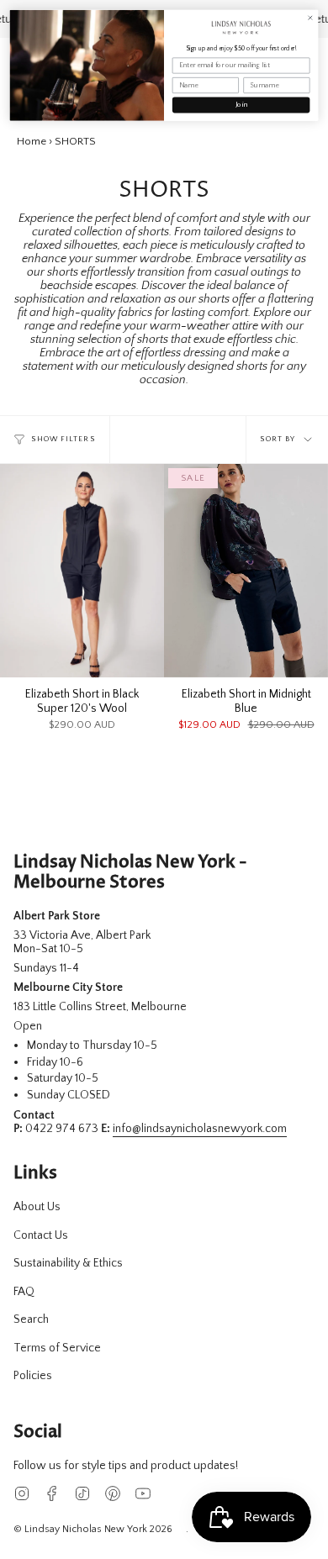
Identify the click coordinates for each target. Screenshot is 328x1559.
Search (31, 1319)
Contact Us (40, 1235)
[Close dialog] (310, 18)
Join (240, 104)
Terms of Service (57, 1348)
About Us (37, 1207)
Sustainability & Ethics (68, 1263)
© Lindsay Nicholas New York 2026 (92, 1529)
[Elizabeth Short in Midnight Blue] (246, 570)
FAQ (23, 1291)
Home (31, 141)
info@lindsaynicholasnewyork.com (200, 1128)
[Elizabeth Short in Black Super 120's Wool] (82, 570)
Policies (32, 1376)
